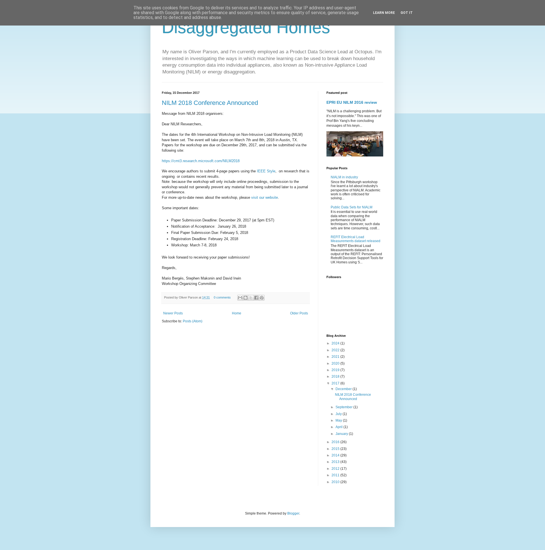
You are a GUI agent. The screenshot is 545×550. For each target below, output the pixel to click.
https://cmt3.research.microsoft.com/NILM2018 (201, 161)
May (339, 420)
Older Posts (299, 313)
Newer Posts (173, 313)
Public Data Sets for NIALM (351, 207)
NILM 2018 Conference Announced (210, 102)
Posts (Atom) (192, 321)
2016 (336, 442)
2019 (336, 370)
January (342, 434)
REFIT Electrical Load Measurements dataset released (355, 239)
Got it (407, 13)
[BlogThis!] (245, 298)
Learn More (384, 13)
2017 (336, 383)
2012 (336, 469)
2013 (336, 462)
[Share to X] (251, 298)
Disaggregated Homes (246, 27)
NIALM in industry (344, 177)
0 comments (222, 297)
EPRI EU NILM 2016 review (351, 102)
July (339, 414)
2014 (336, 455)
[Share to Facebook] (256, 298)
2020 (336, 363)
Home (236, 313)
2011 (336, 475)
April (339, 427)
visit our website (264, 197)
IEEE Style (266, 171)
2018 (336, 376)
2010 (336, 482)
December (344, 389)
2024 (336, 343)
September (344, 407)
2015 (336, 449)
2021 (336, 357)
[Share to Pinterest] (262, 298)
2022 (336, 350)
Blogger (293, 513)
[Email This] (240, 298)
